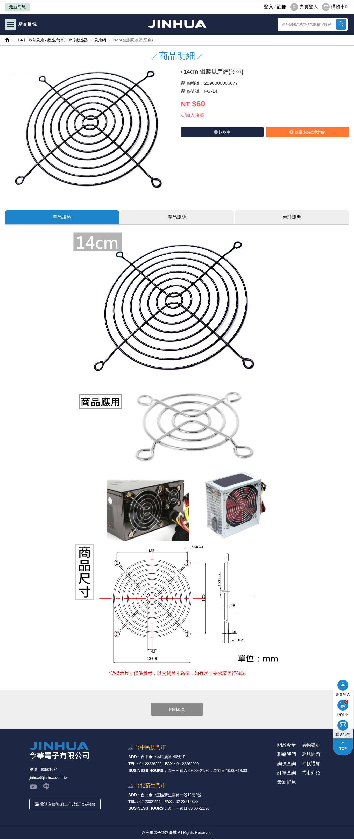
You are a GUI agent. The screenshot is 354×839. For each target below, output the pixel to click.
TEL (132, 764)
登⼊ (268, 6)
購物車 (339, 6)
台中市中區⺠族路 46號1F (163, 757)
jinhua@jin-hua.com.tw (48, 777)
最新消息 (17, 7)
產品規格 (62, 217)
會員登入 (308, 6)
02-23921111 (150, 801)
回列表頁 (177, 709)
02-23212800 (187, 801)
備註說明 (292, 217)
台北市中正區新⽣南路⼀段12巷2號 (171, 795)
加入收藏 (195, 115)
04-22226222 (150, 764)
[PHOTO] (89, 132)
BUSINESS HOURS (146, 770)
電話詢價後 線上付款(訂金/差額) (67, 804)
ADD (132, 757)
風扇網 (100, 40)
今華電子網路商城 (177, 24)
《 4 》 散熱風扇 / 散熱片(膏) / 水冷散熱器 (52, 40)
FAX (169, 764)
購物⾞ (225, 132)
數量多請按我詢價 (310, 132)
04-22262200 (187, 764)
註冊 (281, 6)
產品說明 (177, 217)
